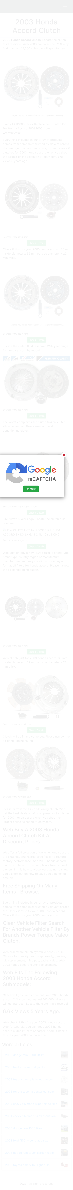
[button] (36, 595)
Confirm (31, 489)
